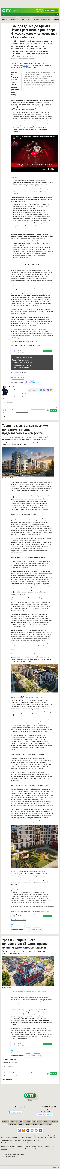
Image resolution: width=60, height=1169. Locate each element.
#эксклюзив (5, 1106)
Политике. (7, 1167)
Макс (29, 382)
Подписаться (47, 351)
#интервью (13, 58)
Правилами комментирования (22, 412)
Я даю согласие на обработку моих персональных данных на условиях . (24, 410)
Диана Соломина (14, 387)
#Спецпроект (13, 1106)
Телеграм (38, 382)
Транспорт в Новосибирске (9, 19)
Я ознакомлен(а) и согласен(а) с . (16, 412)
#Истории (31, 58)
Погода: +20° (39, 10)
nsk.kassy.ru (37, 345)
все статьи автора (13, 393)
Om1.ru (25, 65)
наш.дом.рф (19, 908)
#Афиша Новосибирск (23, 58)
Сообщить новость (19, 378)
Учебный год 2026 (24, 19)
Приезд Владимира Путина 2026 (41, 19)
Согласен (56, 1167)
